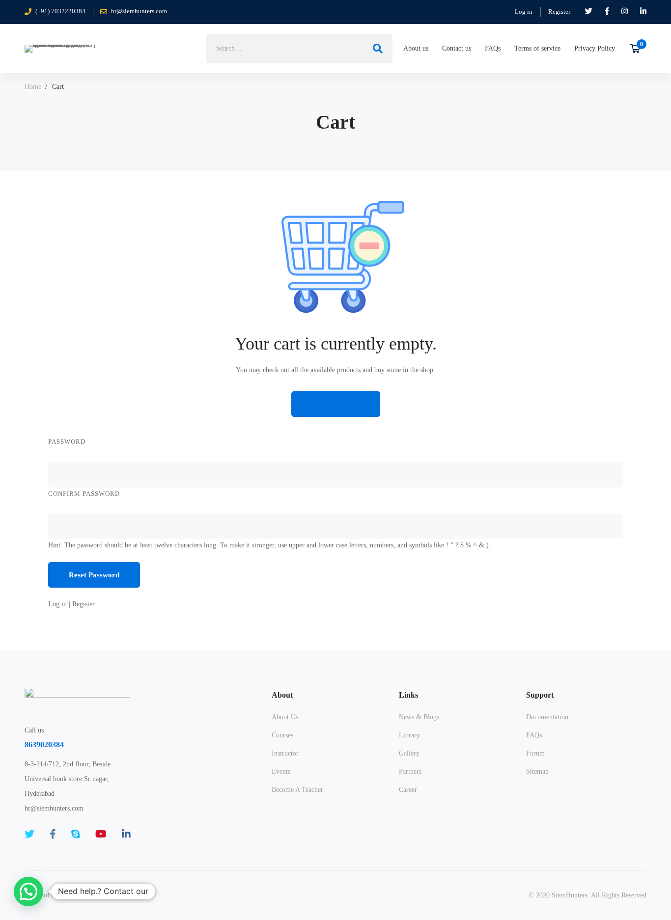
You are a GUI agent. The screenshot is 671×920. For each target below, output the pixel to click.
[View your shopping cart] (638, 48)
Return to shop (335, 404)
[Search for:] (299, 48)
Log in (523, 11)
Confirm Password (84, 493)
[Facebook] (52, 834)
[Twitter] (29, 834)
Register (559, 11)
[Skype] (75, 834)
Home (33, 86)
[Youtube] (101, 834)
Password (66, 441)
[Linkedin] (126, 834)
